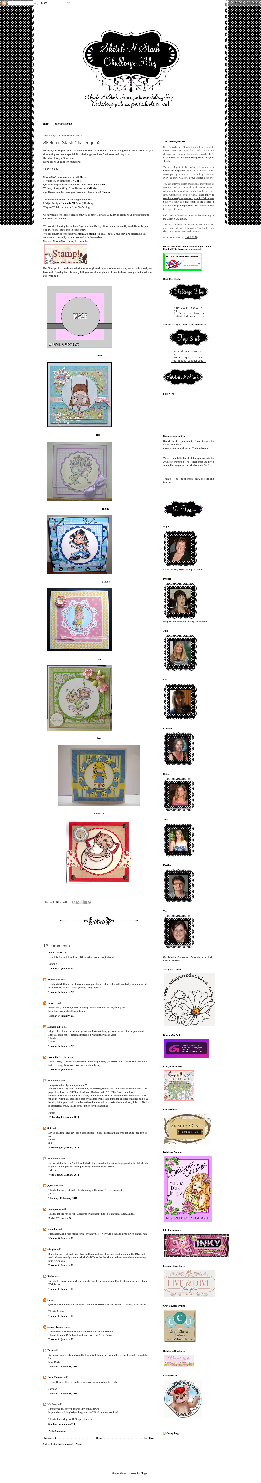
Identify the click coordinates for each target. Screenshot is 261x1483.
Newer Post (50, 1438)
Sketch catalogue (63, 123)
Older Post (148, 1438)
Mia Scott (52, 1404)
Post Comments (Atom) (70, 1444)
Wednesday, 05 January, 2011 (63, 1117)
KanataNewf (54, 979)
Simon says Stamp (85, 233)
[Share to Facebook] (85, 902)
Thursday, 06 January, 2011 (62, 1198)
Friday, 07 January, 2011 (61, 1218)
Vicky (98, 355)
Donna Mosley (54, 952)
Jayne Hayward (55, 1377)
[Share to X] (82, 902)
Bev (99, 659)
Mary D (84, 177)
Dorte (50, 1350)
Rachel (50, 1276)
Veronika (52, 1229)
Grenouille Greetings (58, 1057)
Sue (99, 738)
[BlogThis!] (78, 902)
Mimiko (92, 188)
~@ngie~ (51, 1249)
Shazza (106, 192)
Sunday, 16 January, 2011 (61, 1424)
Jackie (105, 508)
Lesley (68, 207)
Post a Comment (57, 1431)
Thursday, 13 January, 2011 (62, 1366)
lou (49, 1300)
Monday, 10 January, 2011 (62, 1238)
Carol (78, 181)
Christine (99, 184)
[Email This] (74, 902)
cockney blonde (55, 1327)
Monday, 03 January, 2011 (62, 968)
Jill (99, 435)
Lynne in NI (68, 203)
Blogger (144, 1473)
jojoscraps (52, 1185)
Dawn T (51, 1003)
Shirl (49, 1128)
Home (46, 123)
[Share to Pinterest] (89, 902)
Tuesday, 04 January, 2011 (62, 992)
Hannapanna (54, 1209)
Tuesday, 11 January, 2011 (62, 1265)
